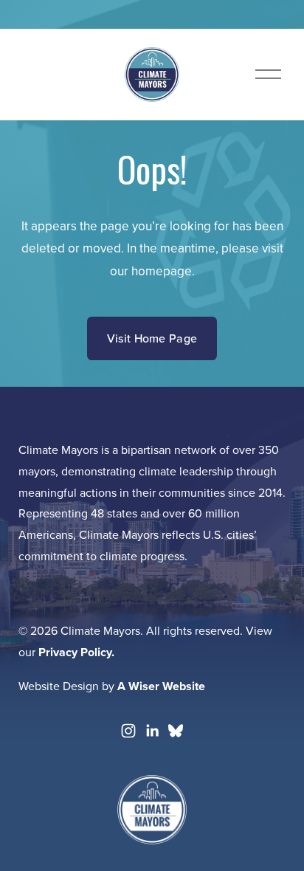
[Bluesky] (175, 730)
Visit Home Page (152, 338)
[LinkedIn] (152, 730)
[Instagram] (128, 730)
